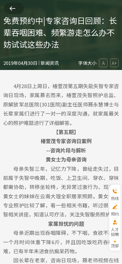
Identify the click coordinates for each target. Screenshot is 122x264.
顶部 (115, 245)
